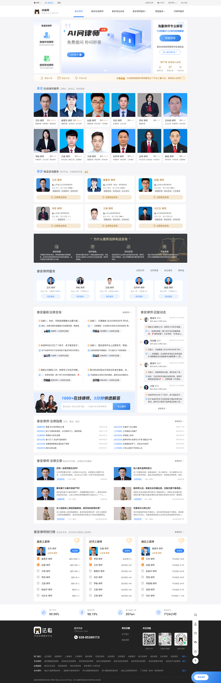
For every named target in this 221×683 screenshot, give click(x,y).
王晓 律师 (91, 156)
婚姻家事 (61, 499)
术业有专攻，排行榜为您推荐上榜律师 (73, 532)
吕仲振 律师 (170, 120)
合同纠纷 (138, 479)
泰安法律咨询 (75, 666)
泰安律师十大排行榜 (92, 666)
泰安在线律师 (97, 11)
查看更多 (126, 312)
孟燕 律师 (143, 156)
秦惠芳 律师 (66, 120)
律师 (155, 318)
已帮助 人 (162, 321)
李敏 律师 (39, 156)
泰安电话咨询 (118, 11)
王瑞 (152, 386)
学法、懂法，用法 (71, 421)
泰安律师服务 (140, 11)
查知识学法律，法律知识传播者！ (77, 461)
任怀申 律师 (118, 156)
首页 (59, 3)
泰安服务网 (62, 666)
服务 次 (154, 321)
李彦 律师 (143, 120)
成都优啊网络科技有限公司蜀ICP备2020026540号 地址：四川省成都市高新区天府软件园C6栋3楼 (67, 680)
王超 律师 (65, 156)
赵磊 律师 (91, 120)
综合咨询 (138, 519)
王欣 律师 (39, 120)
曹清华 (153, 318)
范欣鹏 (153, 340)
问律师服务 (179, 11)
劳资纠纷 (61, 479)
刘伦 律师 (117, 120)
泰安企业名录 (49, 666)
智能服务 (160, 11)
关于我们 (125, 634)
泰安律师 (79, 11)
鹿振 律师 (169, 156)
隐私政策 (125, 640)
